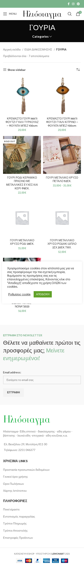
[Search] (70, 14)
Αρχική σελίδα (12, 49)
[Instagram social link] (73, 4)
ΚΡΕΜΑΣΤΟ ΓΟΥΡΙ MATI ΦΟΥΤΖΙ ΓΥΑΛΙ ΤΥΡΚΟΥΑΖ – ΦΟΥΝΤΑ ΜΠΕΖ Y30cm (22, 122)
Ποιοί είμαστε (11, 509)
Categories (40, 36)
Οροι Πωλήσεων (13, 483)
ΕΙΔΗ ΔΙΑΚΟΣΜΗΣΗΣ (38, 49)
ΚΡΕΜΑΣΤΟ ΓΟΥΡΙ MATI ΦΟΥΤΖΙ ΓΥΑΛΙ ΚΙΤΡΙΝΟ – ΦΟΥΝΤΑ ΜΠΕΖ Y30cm (62, 122)
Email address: (12, 372)
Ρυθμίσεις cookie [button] (19, 294)
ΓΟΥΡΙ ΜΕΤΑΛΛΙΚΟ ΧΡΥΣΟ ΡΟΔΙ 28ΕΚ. (22, 242)
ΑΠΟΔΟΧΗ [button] (42, 294)
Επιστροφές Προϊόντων (18, 537)
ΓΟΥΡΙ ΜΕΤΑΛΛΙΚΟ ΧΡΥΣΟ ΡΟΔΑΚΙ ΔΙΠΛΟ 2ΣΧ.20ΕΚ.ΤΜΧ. (62, 244)
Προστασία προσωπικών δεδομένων (26, 469)
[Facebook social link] (68, 4)
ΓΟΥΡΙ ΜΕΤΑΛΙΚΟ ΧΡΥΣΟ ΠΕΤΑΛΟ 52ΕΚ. (62, 179)
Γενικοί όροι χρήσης (15, 476)
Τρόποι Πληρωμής (15, 523)
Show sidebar (17, 69)
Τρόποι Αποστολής (15, 530)
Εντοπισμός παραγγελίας (19, 516)
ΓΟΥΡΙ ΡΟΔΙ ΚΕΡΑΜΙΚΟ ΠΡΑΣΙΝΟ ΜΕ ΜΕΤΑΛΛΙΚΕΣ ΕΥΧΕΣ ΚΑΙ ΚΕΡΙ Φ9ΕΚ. (22, 183)
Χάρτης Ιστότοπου (15, 490)
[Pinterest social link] (78, 4)
